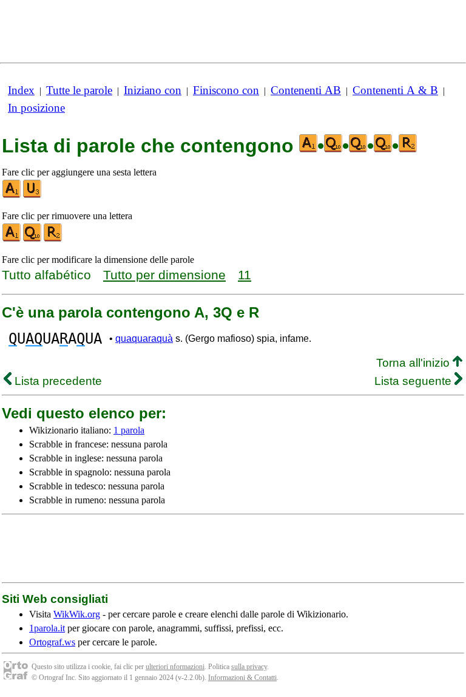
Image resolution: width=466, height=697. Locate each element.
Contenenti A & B (395, 90)
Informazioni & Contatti (242, 677)
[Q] (32, 239)
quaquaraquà (144, 338)
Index (21, 90)
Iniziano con (152, 90)
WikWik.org (76, 614)
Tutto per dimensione (164, 275)
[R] (53, 239)
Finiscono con (226, 90)
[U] (32, 195)
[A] (12, 195)
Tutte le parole (79, 90)
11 (244, 275)
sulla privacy (249, 666)
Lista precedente (57, 381)
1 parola (128, 430)
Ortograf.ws (52, 642)
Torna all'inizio (414, 362)
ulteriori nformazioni (175, 666)
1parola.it (47, 628)
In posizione (36, 107)
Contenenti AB (306, 90)
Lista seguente (414, 381)
